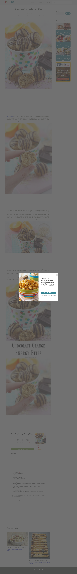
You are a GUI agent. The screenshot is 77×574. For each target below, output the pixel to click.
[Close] (57, 275)
